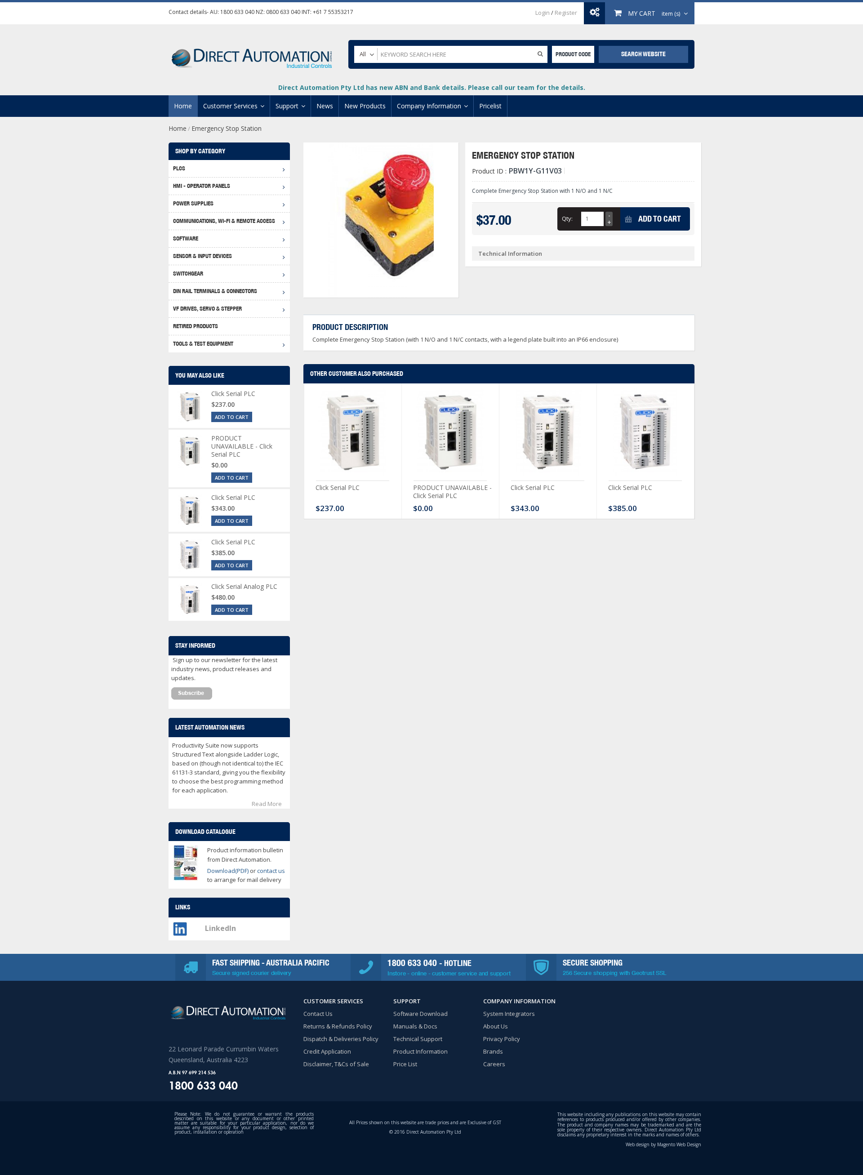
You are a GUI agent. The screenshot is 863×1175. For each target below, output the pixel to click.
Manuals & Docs (415, 1026)
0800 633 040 (283, 12)
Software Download (420, 1014)
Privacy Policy (501, 1039)
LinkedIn (220, 928)
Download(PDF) (228, 871)
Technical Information (510, 253)
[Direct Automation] (252, 54)
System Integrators (509, 1014)
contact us (271, 871)
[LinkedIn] (180, 926)
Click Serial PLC (338, 487)
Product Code (573, 54)
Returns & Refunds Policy (337, 1026)
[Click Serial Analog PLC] (190, 599)
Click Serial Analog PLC (244, 586)
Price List (405, 1064)
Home (178, 128)
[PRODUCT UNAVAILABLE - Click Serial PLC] (450, 434)
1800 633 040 (237, 12)
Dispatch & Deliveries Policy (340, 1039)
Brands (493, 1051)
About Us (495, 1026)
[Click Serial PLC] (353, 434)
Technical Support (417, 1039)
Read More (267, 804)
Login (542, 13)
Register (566, 13)
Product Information (420, 1051)
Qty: (567, 218)
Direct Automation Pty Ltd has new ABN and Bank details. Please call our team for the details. (431, 87)
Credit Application (327, 1051)
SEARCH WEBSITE (643, 54)
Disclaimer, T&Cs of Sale (336, 1064)
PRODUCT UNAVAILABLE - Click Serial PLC (452, 491)
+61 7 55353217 (333, 12)
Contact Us (318, 1014)
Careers (494, 1064)
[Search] (540, 53)
